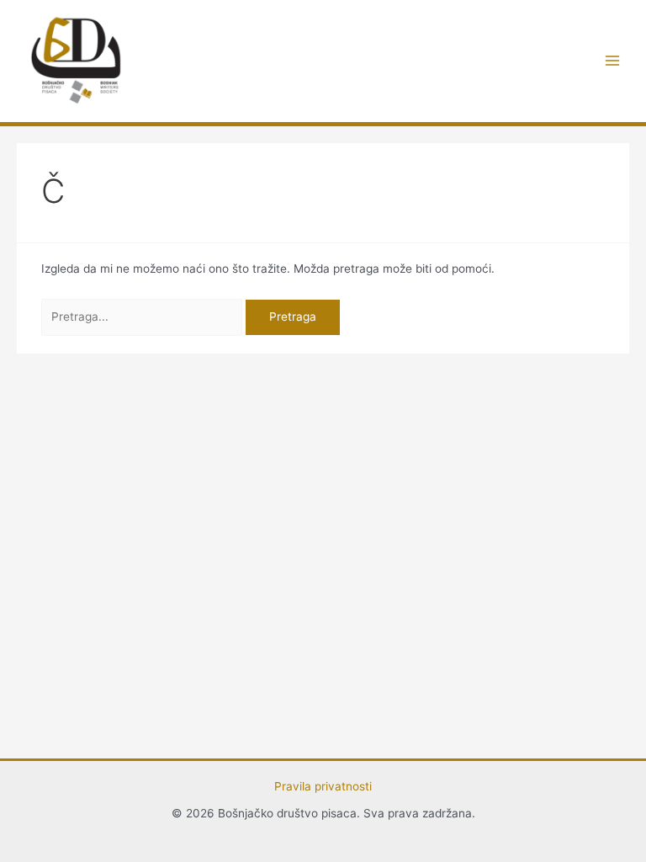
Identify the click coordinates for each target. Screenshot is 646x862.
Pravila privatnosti (323, 786)
